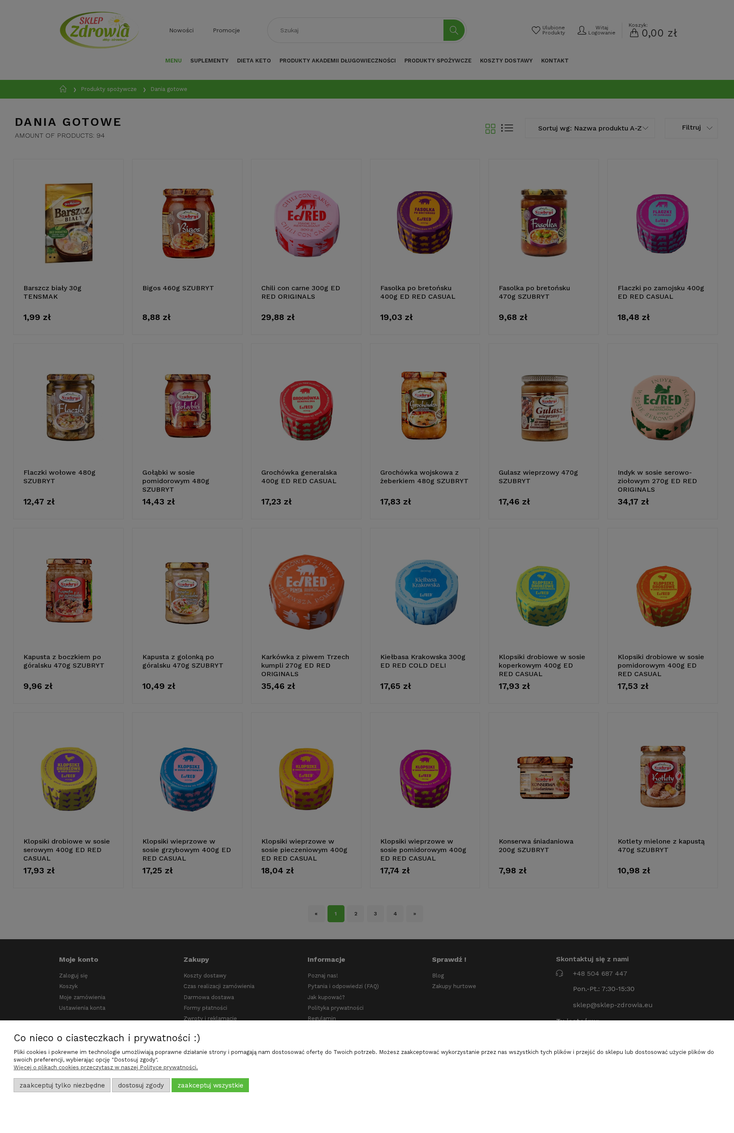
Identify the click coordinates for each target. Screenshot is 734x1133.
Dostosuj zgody (141, 1085)
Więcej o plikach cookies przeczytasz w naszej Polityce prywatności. (106, 1067)
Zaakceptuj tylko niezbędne (62, 1085)
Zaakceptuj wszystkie (210, 1085)
